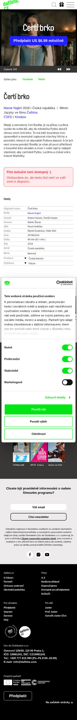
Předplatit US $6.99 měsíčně (38, 41)
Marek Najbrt (13, 108)
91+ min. (40, 239)
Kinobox (20, 117)
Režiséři (45, 594)
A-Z (43, 577)
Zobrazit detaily (55, 397)
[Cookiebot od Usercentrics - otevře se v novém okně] (56, 282)
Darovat (8, 615)
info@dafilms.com (24, 661)
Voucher (8, 612)
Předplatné (9, 607)
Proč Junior (51, 612)
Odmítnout (39, 433)
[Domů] (11, 4)
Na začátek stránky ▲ (59, 702)
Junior (48, 607)
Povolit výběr (38, 421)
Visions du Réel (55, 465)
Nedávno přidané (50, 581)
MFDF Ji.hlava (37, 465)
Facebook (27, 79)
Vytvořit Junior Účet (55, 615)
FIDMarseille (18, 465)
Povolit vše (38, 409)
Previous (59, 69)
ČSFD (8, 117)
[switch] (67, 359)
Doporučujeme (49, 586)
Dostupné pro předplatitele (55, 589)
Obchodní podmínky (14, 589)
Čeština (32, 112)
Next (68, 69)
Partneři (8, 581)
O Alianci (8, 577)
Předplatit (18, 696)
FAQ (6, 620)
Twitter (41, 79)
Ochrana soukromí (14, 586)
